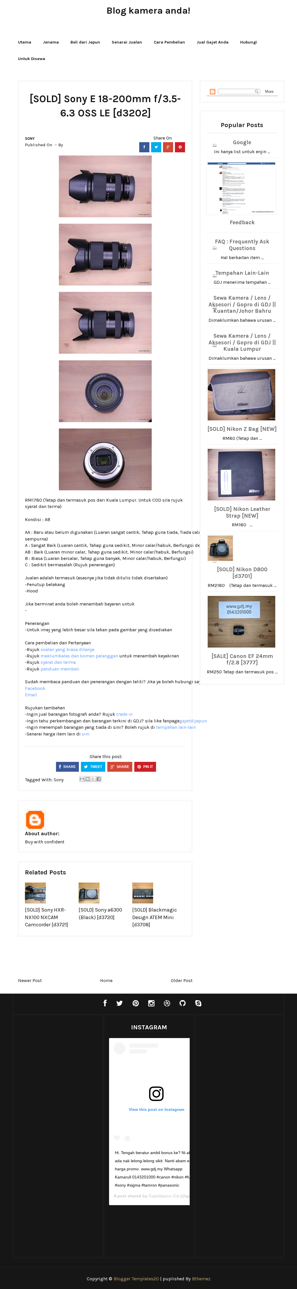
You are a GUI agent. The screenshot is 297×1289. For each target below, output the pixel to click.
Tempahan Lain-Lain (242, 273)
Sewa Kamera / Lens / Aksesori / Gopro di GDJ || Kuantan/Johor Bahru (242, 304)
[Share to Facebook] (99, 779)
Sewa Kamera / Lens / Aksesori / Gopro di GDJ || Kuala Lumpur (242, 342)
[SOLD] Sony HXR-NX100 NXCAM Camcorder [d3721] (46, 917)
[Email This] (82, 779)
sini (86, 734)
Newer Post (30, 980)
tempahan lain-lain (176, 727)
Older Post (182, 980)
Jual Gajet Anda (213, 42)
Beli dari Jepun (85, 42)
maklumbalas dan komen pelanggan (79, 656)
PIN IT (147, 767)
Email (31, 694)
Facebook (35, 688)
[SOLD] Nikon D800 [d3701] (242, 572)
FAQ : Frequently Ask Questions (242, 245)
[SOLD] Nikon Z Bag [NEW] (242, 429)
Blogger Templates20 (136, 1278)
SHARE (69, 767)
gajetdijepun (193, 721)
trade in (124, 714)
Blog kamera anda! (148, 10)
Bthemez (201, 1278)
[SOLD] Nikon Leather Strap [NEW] (242, 512)
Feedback (242, 222)
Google (242, 142)
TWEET (95, 767)
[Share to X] (93, 779)
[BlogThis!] (87, 779)
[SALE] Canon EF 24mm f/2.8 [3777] (242, 659)
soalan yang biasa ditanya (67, 649)
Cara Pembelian (169, 42)
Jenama (51, 42)
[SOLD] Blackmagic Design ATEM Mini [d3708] (154, 917)
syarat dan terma (42, 506)
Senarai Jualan (127, 42)
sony (30, 138)
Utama (24, 42)
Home (106, 980)
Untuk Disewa (31, 58)
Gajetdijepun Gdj (163, 1196)
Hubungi (248, 42)
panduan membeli (60, 669)
